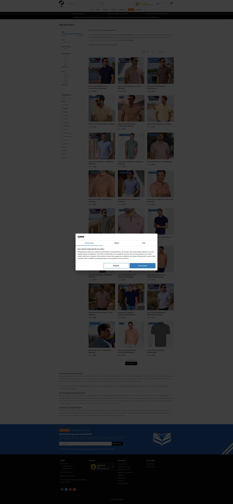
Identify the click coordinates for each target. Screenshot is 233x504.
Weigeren (116, 265)
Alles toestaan (142, 265)
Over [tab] (143, 243)
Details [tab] (116, 243)
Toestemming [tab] (89, 243)
